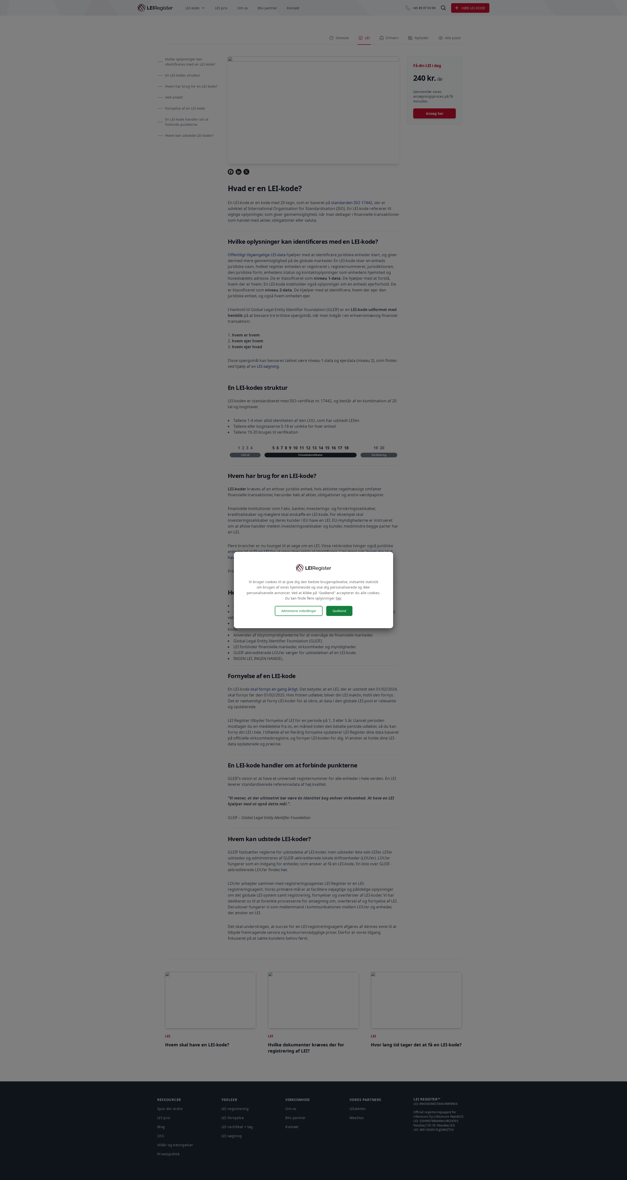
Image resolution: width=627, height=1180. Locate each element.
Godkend (339, 611)
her (338, 598)
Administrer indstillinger (298, 611)
